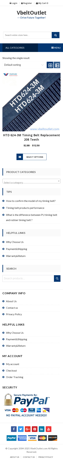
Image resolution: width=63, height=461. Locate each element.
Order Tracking (14, 377)
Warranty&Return (16, 255)
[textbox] (31, 182)
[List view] (57, 65)
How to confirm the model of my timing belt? (31, 200)
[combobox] (31, 181)
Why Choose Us (15, 241)
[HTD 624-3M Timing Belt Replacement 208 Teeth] (31, 102)
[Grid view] (50, 65)
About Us (11, 301)
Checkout (11, 370)
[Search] (56, 35)
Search (57, 278)
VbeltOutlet (31, 12)
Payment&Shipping (16, 248)
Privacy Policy (14, 314)
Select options (34, 157)
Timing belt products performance (25, 207)
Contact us (12, 307)
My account (12, 364)
